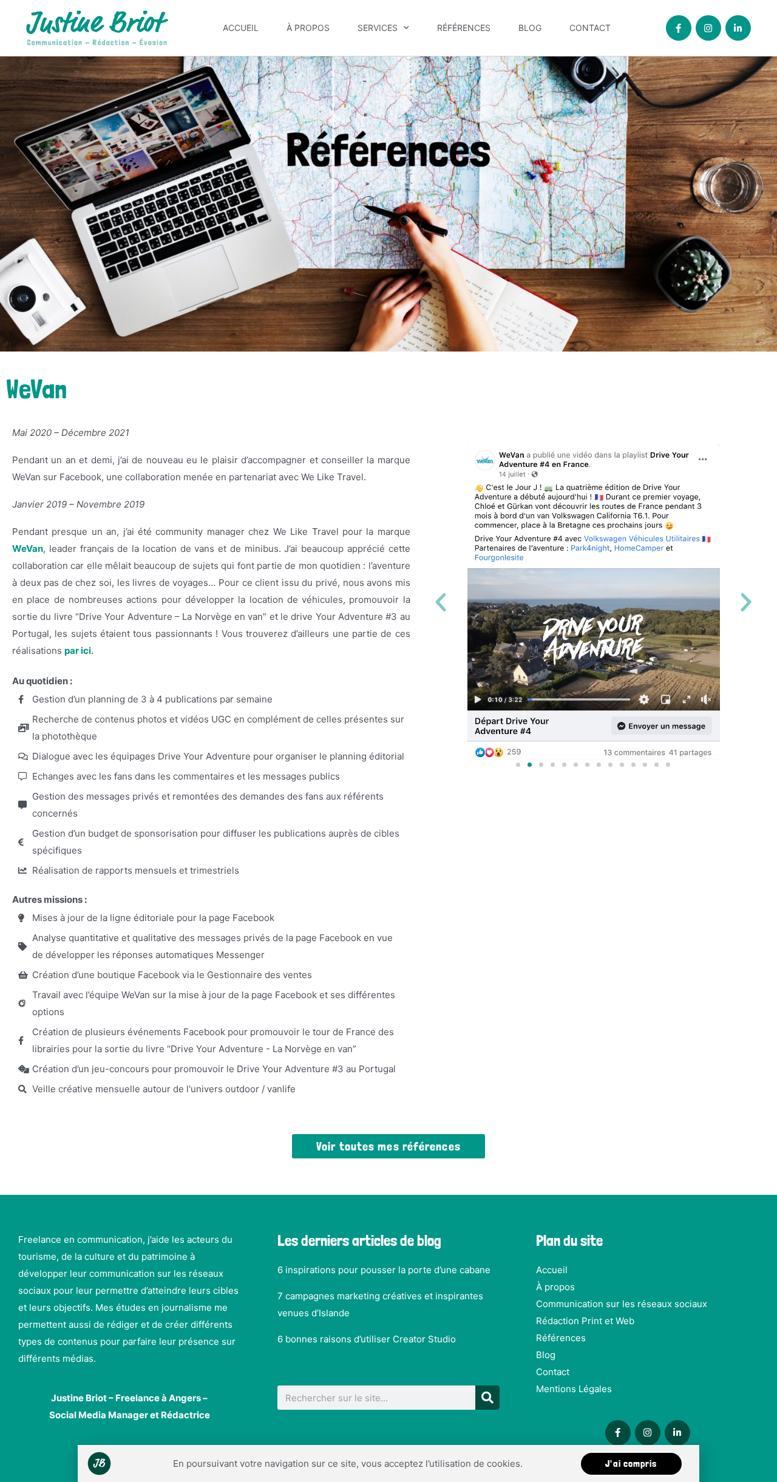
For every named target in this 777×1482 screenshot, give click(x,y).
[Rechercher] (487, 1397)
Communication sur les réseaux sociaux (621, 1304)
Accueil (241, 27)
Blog (529, 27)
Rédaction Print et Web (585, 1321)
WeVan (27, 548)
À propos (308, 27)
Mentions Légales (574, 1389)
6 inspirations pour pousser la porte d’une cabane (383, 1270)
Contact (590, 27)
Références (463, 27)
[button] (441, 602)
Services (378, 27)
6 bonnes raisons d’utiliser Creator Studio (366, 1339)
